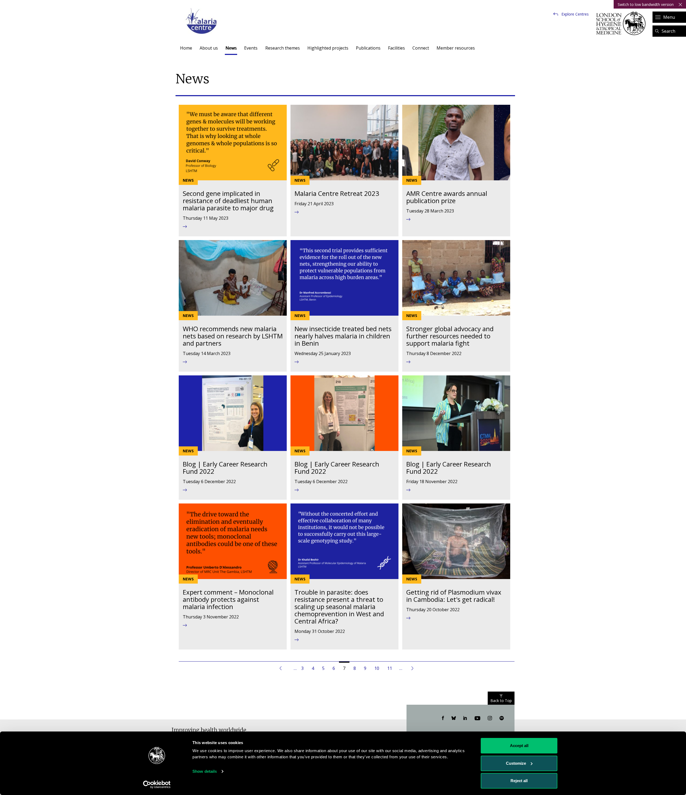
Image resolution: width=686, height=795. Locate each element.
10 (378, 668)
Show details (204, 771)
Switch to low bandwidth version (646, 4)
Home (186, 48)
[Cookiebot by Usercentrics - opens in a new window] (156, 785)
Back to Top (501, 700)
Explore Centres (575, 14)
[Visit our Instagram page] (490, 718)
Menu (669, 17)
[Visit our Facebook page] (443, 718)
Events (251, 48)
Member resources (456, 48)
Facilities (396, 48)
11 (391, 668)
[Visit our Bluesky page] (454, 718)
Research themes (282, 48)
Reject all (519, 780)
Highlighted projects (327, 48)
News (231, 48)
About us (209, 48)
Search (668, 31)
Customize (516, 763)
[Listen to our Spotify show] (501, 718)
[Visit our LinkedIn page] (465, 718)
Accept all (519, 745)
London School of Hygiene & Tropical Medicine (622, 23)
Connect (420, 48)
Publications (368, 48)
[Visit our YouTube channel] (477, 718)
